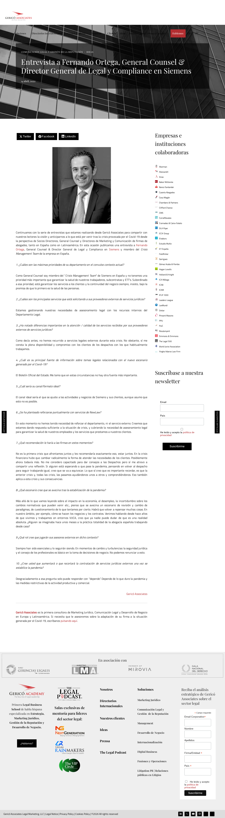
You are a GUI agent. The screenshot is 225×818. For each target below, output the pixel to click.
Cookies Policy (82, 814)
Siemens (114, 249)
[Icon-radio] (212, 814)
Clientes (111, 33)
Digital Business (147, 751)
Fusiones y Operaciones (151, 761)
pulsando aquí (69, 621)
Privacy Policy (67, 814)
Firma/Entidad (193, 753)
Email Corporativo (195, 716)
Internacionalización (149, 742)
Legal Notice (51, 814)
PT (196, 33)
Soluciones (20, 33)
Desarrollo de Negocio (150, 732)
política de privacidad (191, 786)
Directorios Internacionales (47, 33)
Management (145, 723)
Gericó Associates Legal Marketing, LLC (24, 814)
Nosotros (96, 33)
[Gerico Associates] (18, 15)
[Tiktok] (206, 814)
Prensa (132, 33)
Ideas (123, 33)
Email (163, 402)
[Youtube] (193, 814)
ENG (189, 33)
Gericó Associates (136, 594)
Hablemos (177, 33)
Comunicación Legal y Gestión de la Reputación (52, 51)
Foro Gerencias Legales (152, 33)
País (162, 415)
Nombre (188, 728)
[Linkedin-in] (180, 814)
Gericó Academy (77, 33)
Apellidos (189, 740)
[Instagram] (199, 814)
